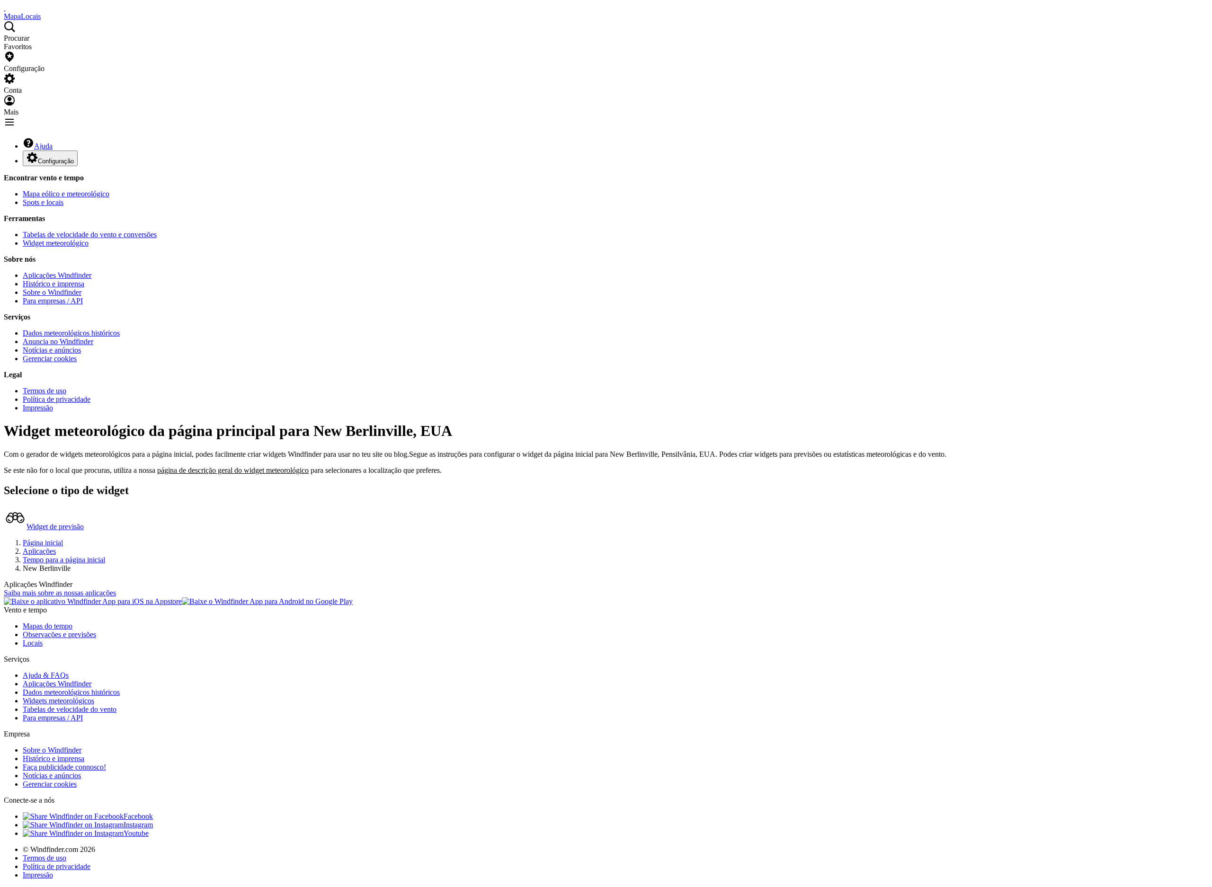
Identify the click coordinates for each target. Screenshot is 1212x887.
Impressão (38, 408)
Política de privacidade (56, 399)
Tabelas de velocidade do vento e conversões (90, 235)
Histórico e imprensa (53, 284)
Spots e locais (43, 202)
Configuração (56, 161)
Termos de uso (44, 391)
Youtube (136, 833)
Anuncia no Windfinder (58, 341)
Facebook (138, 816)
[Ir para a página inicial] (5, 8)
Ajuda (43, 146)
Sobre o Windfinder (52, 292)
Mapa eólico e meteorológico (66, 194)
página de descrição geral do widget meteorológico (233, 470)
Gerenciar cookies (50, 359)
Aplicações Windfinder (57, 275)
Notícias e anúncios (52, 350)
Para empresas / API (53, 301)
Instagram (138, 825)
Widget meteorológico (56, 243)
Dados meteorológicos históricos (71, 333)
